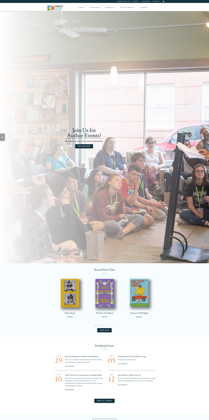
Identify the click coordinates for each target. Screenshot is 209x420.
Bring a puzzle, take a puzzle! (127, 360)
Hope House (70, 313)
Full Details (69, 366)
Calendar (145, 1)
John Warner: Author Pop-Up (129, 375)
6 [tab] (108, 325)
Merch (135, 1)
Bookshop (109, 7)
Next (206, 137)
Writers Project (127, 7)
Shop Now (104, 330)
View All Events (104, 401)
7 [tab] (110, 325)
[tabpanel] (70, 298)
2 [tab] (98, 325)
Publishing (95, 7)
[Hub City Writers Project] (55, 8)
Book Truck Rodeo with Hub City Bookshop (81, 356)
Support (144, 7)
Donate (156, 1)
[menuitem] (81, 7)
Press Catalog (123, 1)
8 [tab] (113, 325)
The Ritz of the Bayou (105, 313)
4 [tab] (103, 325)
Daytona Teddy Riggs (139, 313)
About (81, 7)
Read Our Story (84, 148)
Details (70, 317)
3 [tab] (101, 325)
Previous (2, 137)
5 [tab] (106, 325)
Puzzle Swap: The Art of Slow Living (132, 356)
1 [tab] (96, 325)
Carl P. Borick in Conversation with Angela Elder (83, 375)
